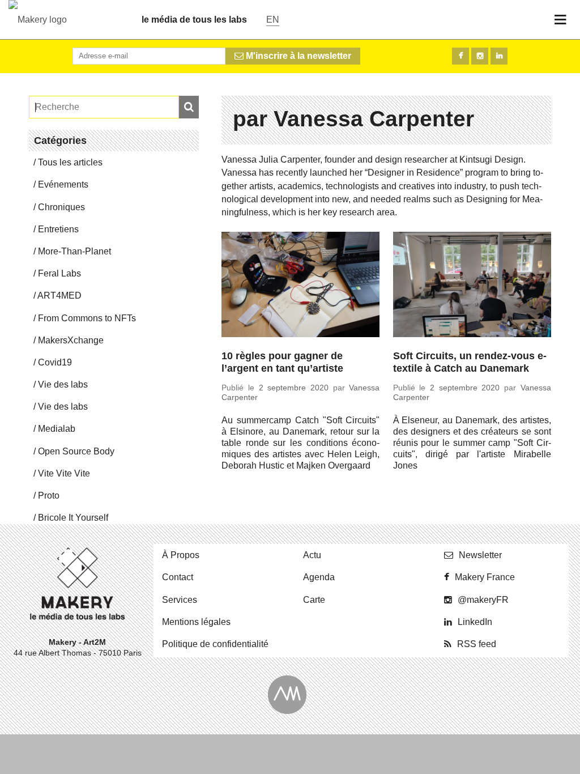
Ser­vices (179, 600)
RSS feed (476, 644)
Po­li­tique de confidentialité (215, 644)
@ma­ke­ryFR (483, 600)
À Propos (180, 555)
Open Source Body (76, 451)
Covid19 (55, 362)
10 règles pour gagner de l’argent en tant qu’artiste (282, 362)
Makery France (485, 577)
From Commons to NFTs (87, 318)
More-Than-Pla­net (74, 251)
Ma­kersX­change (71, 340)
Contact (177, 577)
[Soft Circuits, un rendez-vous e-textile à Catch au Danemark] (472, 286)
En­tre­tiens (58, 229)
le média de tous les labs (194, 19)
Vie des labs (63, 384)
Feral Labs (59, 273)
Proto (48, 495)
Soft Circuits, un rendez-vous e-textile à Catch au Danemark (470, 362)
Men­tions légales (196, 622)
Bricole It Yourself (73, 517)
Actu (312, 555)
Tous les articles (70, 162)
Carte (314, 600)
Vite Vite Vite (64, 473)
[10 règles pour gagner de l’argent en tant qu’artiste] (300, 286)
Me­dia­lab (56, 428)
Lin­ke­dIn (475, 622)
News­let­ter (480, 555)
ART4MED (59, 295)
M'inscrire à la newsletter (297, 56)
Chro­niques (61, 207)
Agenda (319, 577)
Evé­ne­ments (63, 184)
